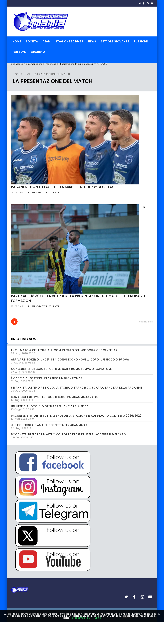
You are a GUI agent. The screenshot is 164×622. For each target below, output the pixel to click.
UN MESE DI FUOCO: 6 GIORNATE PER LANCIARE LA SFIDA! (50, 406)
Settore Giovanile (115, 41)
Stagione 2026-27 (69, 41)
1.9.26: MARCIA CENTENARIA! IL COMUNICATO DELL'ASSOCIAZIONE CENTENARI (64, 350)
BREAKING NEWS (24, 339)
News (92, 41)
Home (16, 41)
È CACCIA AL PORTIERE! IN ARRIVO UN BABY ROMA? (46, 378)
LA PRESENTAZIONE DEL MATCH (52, 74)
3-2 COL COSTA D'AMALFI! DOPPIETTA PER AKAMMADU (49, 425)
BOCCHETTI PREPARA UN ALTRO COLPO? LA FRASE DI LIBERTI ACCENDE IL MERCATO (68, 434)
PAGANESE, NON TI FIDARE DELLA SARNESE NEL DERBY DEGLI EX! (62, 186)
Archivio (38, 52)
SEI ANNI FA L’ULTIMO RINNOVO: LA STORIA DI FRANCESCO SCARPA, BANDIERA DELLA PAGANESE (76, 388)
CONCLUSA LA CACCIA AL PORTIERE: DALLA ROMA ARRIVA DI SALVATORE (61, 369)
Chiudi (98, 617)
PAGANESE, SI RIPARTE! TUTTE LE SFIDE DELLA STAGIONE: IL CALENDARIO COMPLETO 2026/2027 (76, 416)
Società (32, 41)
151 (17, 186)
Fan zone (19, 52)
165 (17, 295)
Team (47, 41)
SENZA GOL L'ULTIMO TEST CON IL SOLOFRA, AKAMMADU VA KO (55, 397)
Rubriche (141, 41)
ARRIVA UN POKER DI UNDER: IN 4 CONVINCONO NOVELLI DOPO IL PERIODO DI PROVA (70, 359)
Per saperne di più (80, 617)
